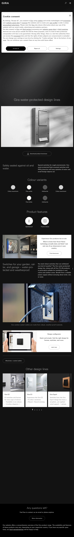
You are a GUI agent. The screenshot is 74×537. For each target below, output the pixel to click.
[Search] (66, 3)
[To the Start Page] (5, 3)
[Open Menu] (70, 3)
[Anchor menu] (72, 268)
